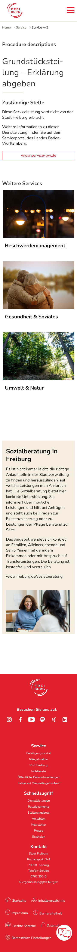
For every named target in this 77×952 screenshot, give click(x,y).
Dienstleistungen (38, 801)
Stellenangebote (38, 813)
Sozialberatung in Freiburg (32, 455)
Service (21, 27)
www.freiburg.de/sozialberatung (34, 576)
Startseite (19, 900)
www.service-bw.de (38, 155)
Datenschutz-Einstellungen (32, 938)
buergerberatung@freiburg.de (38, 882)
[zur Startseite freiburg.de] (18, 10)
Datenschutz (56, 925)
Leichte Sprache (24, 926)
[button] (38, 688)
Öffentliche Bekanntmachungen (38, 777)
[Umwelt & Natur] (38, 379)
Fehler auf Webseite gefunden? (38, 783)
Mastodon (42, 719)
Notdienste (38, 771)
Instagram (9, 719)
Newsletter (38, 825)
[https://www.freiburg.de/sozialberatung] (38, 631)
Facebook (20, 719)
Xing (53, 719)
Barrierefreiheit (50, 913)
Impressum (20, 913)
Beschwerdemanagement (35, 245)
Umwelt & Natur (24, 387)
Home (6, 27)
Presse (38, 831)
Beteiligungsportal (38, 753)
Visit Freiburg (38, 765)
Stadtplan (38, 837)
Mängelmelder (38, 759)
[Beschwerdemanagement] (38, 236)
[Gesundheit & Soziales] (38, 307)
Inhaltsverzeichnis (51, 900)
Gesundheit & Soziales (31, 316)
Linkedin (64, 719)
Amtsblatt (38, 819)
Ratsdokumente (38, 807)
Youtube (31, 719)
